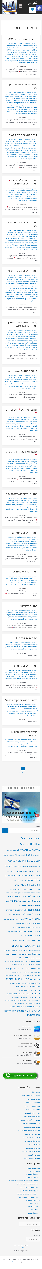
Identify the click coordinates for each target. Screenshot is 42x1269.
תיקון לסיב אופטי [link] (32, 1213)
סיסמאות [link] (23, 975)
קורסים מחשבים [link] (27, 997)
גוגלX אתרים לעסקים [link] (14, 1262)
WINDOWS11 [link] (16, 867)
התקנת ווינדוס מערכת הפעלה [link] (21, 493)
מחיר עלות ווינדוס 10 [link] (26, 638)
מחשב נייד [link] (18, 190)
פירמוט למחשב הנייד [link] (16, 983)
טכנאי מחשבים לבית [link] (33, 1168)
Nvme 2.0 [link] (16, 48)
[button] (20, 6)
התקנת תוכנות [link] (32, 43)
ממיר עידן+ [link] (13, 964)
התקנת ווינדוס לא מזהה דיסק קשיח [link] (22, 224)
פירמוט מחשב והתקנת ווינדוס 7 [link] (21, 700)
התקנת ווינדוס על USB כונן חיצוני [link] (27, 290)
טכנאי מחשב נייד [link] (35, 950)
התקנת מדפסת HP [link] (32, 931)
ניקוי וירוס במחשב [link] (34, 1144)
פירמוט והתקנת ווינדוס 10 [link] (27, 63)
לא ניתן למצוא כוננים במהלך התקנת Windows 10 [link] (21, 57)
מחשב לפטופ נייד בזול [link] (33, 961)
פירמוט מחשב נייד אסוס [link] (15, 994)
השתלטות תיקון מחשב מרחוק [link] (28, 1197)
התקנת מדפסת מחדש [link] (30, 935)
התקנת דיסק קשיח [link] (19, 919)
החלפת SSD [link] (36, 1092)
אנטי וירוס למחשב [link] (34, 1155)
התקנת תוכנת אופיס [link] (29, 940)
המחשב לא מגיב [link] (14, 896)
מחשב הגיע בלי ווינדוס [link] (26, 201)
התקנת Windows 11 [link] (15, 914)
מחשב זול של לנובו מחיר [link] (25, 954)
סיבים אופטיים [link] (33, 1206)
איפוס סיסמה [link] (34, 871)
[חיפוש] (5, 830)
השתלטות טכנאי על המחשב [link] (29, 1187)
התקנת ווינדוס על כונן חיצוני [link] (22, 270)
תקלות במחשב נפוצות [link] (21, 43)
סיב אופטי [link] (34, 1210)
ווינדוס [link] (13, 426)
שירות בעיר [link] (33, 192)
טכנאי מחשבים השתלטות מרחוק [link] (27, 1194)
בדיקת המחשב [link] (11, 875)
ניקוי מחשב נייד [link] (25, 972)
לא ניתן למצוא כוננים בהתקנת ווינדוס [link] (21, 56)
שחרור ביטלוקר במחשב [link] (32, 1109)
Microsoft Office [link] (30, 844)
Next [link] (21, 772)
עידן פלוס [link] (33, 979)
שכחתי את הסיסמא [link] (33, 1007)
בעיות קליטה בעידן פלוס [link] (32, 1106)
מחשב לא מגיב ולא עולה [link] (29, 190)
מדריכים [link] (11, 188)
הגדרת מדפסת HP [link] (18, 889)
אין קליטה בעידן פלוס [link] (33, 1102)
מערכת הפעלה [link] (9, 190)
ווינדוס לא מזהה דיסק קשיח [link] (23, 135)
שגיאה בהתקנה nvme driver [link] (22, 370)
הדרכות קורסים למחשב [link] (11, 893)
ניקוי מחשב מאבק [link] (35, 972)
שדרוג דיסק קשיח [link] (34, 1003)
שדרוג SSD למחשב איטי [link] (32, 1141)
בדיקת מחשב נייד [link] (18, 880)
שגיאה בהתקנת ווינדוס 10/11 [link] (22, 39)
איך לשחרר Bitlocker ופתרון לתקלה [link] (29, 1130)
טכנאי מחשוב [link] (18, 188)
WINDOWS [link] (25, 422)
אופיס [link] (8, 866)
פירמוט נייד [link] (36, 997)
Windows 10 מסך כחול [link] (31, 866)
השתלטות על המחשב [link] (14, 910)
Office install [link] (21, 855)
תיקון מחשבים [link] (10, 1010)
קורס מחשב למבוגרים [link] (34, 1000)
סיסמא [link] (29, 975)
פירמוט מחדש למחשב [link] (25, 707)
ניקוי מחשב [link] (9, 969)
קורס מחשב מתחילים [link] (22, 1000)
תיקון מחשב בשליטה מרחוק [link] (29, 1191)
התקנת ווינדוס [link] (33, 52)
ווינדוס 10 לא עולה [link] (29, 428)
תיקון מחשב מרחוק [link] (32, 1177)
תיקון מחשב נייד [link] (33, 1015)
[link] (39, 8)
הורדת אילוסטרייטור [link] (33, 1099)
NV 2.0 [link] (17, 94)
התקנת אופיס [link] (32, 919)
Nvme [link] (10, 48)
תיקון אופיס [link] (21, 1010)
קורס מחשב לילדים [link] (17, 997)
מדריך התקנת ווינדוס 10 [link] (15, 109)
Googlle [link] (32, 3)
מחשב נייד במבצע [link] (9, 961)
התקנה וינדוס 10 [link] (28, 606)
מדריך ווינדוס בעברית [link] (28, 679)
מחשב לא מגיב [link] (35, 958)
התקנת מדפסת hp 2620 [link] (15, 932)
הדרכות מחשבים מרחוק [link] (24, 893)
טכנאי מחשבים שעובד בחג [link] (31, 1123)
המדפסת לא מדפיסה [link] (31, 896)
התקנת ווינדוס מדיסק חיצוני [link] (18, 288)
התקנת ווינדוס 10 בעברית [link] (13, 101)
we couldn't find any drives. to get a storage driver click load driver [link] (26, 49)
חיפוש (38, 826)
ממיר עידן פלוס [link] (35, 969)
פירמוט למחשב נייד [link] (33, 987)
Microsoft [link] (11, 420)
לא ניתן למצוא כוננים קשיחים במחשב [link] (22, 60)
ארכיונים (37, 1235)
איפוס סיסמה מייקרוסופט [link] (29, 875)
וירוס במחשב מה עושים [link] (32, 1137)
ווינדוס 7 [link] (34, 713)
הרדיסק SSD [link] (11, 900)
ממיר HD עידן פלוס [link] (22, 964)
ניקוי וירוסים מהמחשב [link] (33, 1148)
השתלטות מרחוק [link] (32, 909)
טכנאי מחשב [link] (35, 946)
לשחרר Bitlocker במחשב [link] (32, 1113)
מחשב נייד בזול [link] (20, 961)
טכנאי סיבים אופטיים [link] (33, 1200)
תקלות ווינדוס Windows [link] (30, 194)
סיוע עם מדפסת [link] (36, 975)
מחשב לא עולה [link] (23, 957)
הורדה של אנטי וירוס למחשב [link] (31, 1151)
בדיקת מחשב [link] (33, 880)
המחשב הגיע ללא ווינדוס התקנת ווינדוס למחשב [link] (24, 181)
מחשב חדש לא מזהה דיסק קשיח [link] (23, 86)
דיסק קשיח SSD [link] (22, 884)
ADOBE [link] (37, 838)
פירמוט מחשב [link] (20, 986)
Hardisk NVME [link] (10, 46)
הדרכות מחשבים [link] (35, 893)
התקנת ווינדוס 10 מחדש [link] (24, 54)
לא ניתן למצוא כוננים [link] (15, 103)
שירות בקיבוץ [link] (26, 192)
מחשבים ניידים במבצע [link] (11, 954)
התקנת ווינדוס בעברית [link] (15, 546)
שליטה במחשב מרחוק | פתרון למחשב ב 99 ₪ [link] (23, 1181)
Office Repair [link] (8, 855)
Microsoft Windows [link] (20, 420)
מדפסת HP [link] (26, 950)
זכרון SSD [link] (14, 941)
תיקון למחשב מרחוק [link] (31, 1174)
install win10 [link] (10, 613)
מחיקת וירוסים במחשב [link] (32, 1134)
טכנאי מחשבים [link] (21, 945)
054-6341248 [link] (21, 1248)
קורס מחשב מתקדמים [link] (10, 1000)
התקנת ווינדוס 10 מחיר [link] (25, 665)
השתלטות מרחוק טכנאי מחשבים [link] (27, 1184)
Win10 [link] (35, 580)
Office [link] (31, 855)
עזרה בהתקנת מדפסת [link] (12, 975)
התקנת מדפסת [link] (20, 927)
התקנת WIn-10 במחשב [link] (25, 571)
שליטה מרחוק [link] (33, 1010)
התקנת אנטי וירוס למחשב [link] (32, 1159)
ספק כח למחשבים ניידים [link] (32, 1116)
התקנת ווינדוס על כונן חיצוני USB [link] (20, 292)
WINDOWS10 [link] (11, 422)
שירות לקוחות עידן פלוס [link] (20, 1003)
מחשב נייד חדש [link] (34, 964)
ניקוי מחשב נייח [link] (16, 972)
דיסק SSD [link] (35, 884)
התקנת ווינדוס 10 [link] (22, 52)
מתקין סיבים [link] (34, 1203)
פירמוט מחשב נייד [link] (32, 993)
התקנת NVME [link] (11, 50)
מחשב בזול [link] (36, 954)
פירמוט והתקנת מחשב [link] (31, 983)
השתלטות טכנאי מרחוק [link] (29, 905)
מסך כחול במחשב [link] (21, 968)
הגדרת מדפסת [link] (33, 889)
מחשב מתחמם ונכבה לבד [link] (31, 1127)
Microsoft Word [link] (11, 850)
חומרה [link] (25, 188)
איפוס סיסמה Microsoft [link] (16, 871)
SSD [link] (38, 860)
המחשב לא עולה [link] (33, 901)
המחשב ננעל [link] (22, 901)
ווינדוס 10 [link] (12, 617)
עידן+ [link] (38, 979)
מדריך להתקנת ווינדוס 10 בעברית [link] (24, 733)
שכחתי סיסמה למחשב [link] (18, 1007)
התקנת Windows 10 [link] (31, 424)
